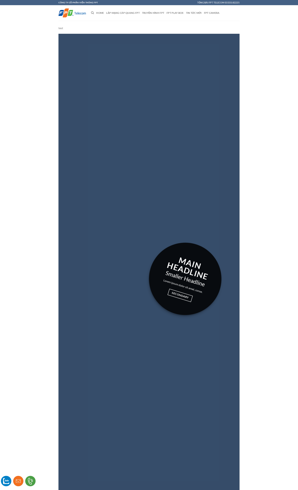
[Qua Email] (18, 481)
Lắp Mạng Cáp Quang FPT (123, 12)
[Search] (92, 12)
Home (100, 12)
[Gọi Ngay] (30, 481)
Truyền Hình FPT (153, 12)
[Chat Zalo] (6, 481)
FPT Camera (212, 12)
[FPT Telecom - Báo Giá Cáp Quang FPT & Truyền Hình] (72, 12)
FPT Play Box (175, 12)
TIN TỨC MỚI (194, 12)
